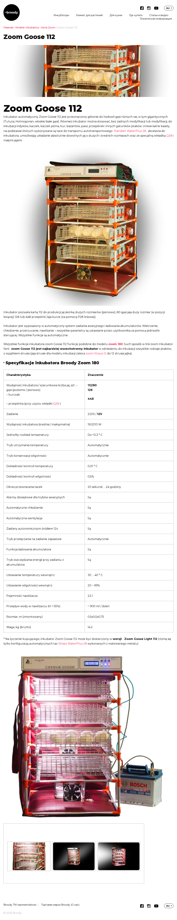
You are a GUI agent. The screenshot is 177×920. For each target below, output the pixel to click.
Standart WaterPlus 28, (130, 131)
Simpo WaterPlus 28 (72, 643)
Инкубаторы (61, 15)
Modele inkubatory (27, 27)
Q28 (169, 135)
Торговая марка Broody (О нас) (60, 904)
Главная (8, 27)
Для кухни (116, 15)
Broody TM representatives (19, 904)
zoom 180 (115, 344)
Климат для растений (89, 15)
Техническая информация (156, 18)
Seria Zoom (48, 27)
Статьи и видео (158, 15)
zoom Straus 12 (96, 353)
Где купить (135, 15)
